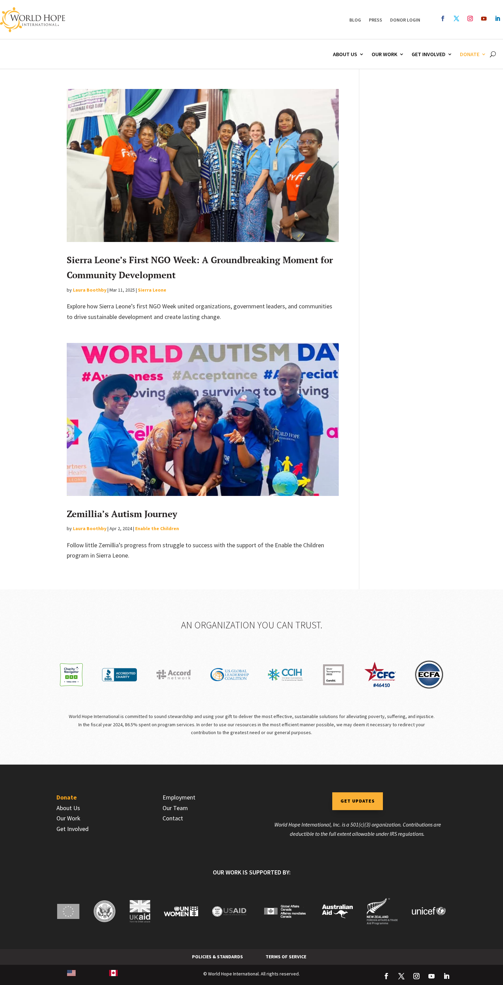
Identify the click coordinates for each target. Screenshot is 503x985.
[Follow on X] (456, 18)
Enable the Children (157, 528)
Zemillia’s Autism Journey (122, 514)
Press (375, 20)
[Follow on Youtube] (483, 18)
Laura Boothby (89, 290)
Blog (355, 20)
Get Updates (357, 801)
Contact (173, 818)
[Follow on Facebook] (442, 18)
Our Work (384, 54)
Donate (469, 54)
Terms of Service (286, 957)
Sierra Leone (152, 290)
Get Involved (429, 54)
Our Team (175, 808)
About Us (345, 54)
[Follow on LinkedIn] (497, 18)
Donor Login (405, 20)
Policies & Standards (217, 957)
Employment (179, 797)
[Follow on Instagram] (470, 18)
